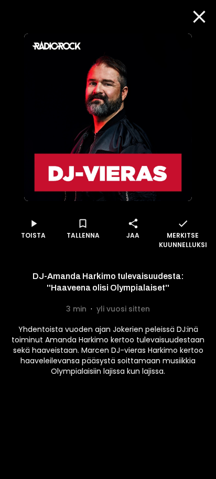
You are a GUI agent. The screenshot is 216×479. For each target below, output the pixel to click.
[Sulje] (199, 16)
